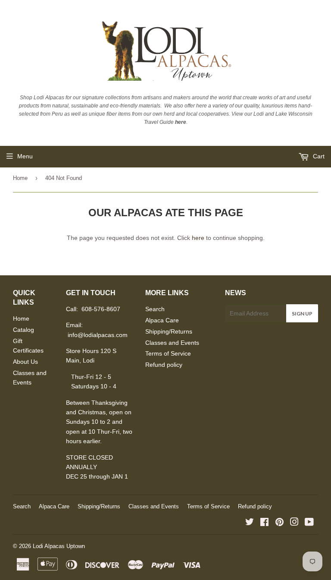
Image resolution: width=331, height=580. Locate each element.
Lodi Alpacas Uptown (59, 546)
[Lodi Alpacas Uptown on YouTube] (309, 523)
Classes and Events (172, 342)
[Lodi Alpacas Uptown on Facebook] (264, 523)
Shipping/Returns (168, 331)
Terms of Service (168, 353)
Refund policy (163, 364)
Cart (318, 156)
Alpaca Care (162, 320)
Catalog (23, 329)
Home (20, 178)
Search (155, 309)
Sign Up (302, 313)
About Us (25, 361)
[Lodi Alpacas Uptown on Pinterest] (279, 523)
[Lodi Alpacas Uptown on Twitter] (249, 523)
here (198, 237)
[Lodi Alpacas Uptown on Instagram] (294, 523)
